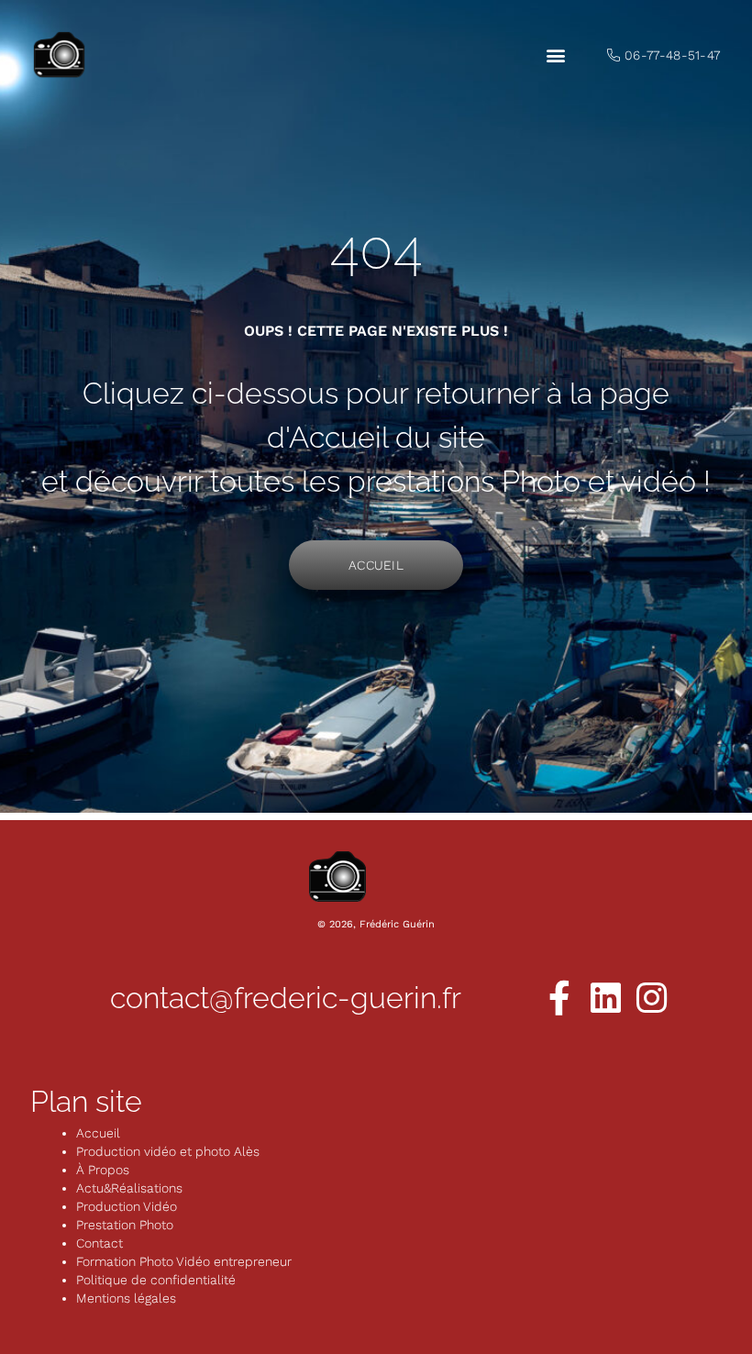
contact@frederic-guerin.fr (285, 998)
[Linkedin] (605, 998)
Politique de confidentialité (156, 1279)
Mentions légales (126, 1298)
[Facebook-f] (559, 998)
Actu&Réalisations (129, 1188)
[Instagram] (651, 998)
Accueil (98, 1133)
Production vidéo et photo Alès (168, 1151)
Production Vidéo (126, 1206)
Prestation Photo (124, 1224)
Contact (99, 1243)
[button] (555, 55)
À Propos (102, 1169)
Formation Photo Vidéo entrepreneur (184, 1261)
